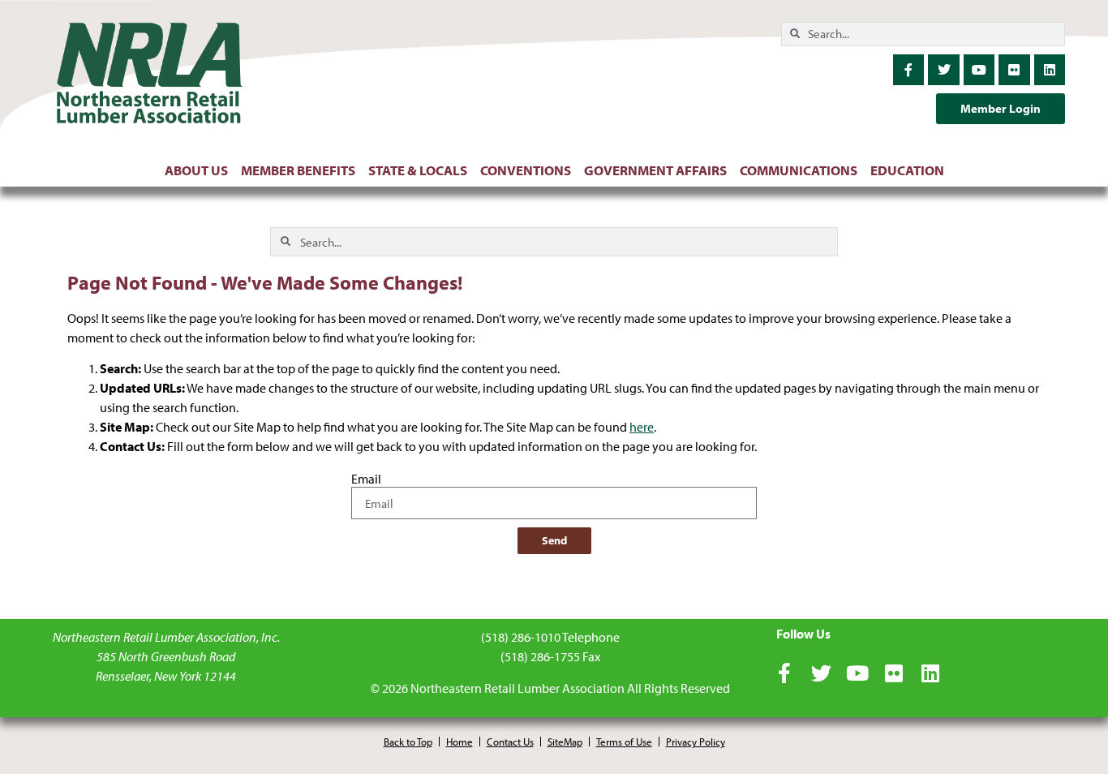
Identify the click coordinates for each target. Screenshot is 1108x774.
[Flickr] (1013, 69)
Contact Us (510, 741)
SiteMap (565, 741)
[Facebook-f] (908, 69)
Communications (798, 169)
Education (907, 169)
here (641, 427)
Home (459, 741)
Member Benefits (298, 169)
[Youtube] (979, 69)
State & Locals (417, 169)
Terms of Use (624, 741)
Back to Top (408, 741)
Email (366, 479)
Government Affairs (655, 169)
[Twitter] (943, 69)
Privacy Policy (695, 741)
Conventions (525, 169)
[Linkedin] (1049, 69)
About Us (196, 169)
